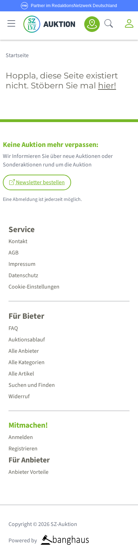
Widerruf (19, 396)
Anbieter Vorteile (28, 472)
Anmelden (20, 437)
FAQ (13, 328)
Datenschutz (23, 275)
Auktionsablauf (26, 340)
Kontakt (17, 241)
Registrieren (23, 449)
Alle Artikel (21, 374)
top (115, 536)
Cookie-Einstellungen (33, 287)
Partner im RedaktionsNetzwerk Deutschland (74, 5)
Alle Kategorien (26, 362)
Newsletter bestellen (40, 182)
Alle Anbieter (23, 351)
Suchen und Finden (31, 385)
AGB (13, 253)
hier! (107, 86)
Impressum (21, 264)
